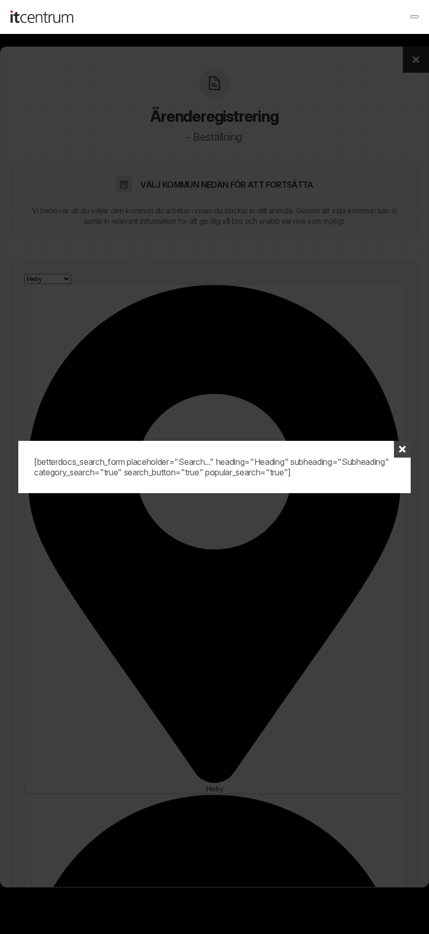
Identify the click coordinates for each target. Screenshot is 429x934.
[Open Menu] (414, 16)
